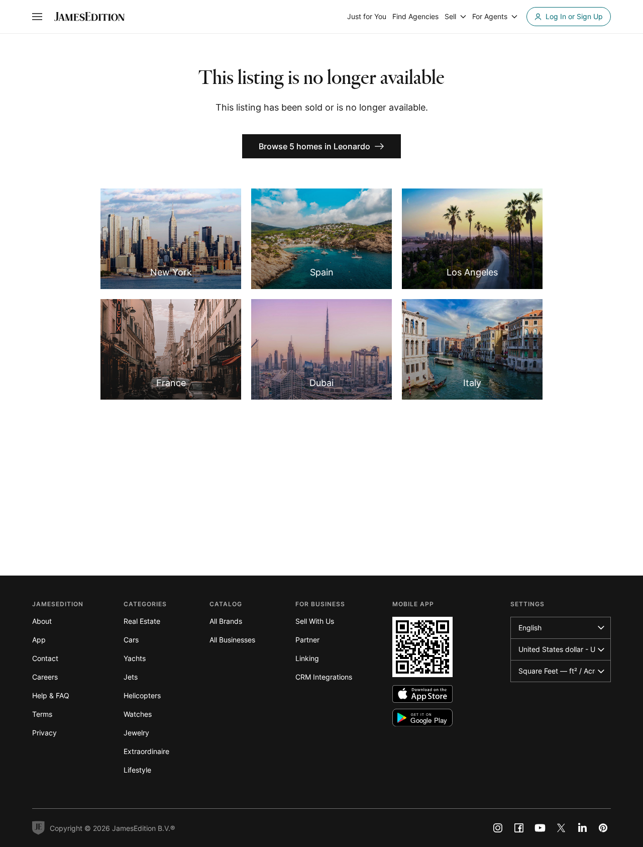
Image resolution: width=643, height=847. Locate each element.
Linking (307, 658)
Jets (131, 677)
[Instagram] (497, 827)
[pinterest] (603, 827)
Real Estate (142, 621)
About (42, 621)
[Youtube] (540, 827)
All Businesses (232, 639)
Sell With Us (314, 621)
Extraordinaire (146, 751)
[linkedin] (582, 827)
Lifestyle (137, 770)
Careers (45, 677)
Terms (42, 714)
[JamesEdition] (89, 16)
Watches (138, 714)
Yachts (135, 658)
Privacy (44, 732)
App (39, 639)
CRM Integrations (323, 677)
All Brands (225, 621)
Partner (307, 639)
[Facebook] (518, 827)
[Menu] (37, 16)
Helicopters (142, 695)
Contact (45, 658)
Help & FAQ (50, 695)
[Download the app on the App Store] (422, 694)
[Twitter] (561, 827)
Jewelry (136, 732)
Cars (131, 639)
